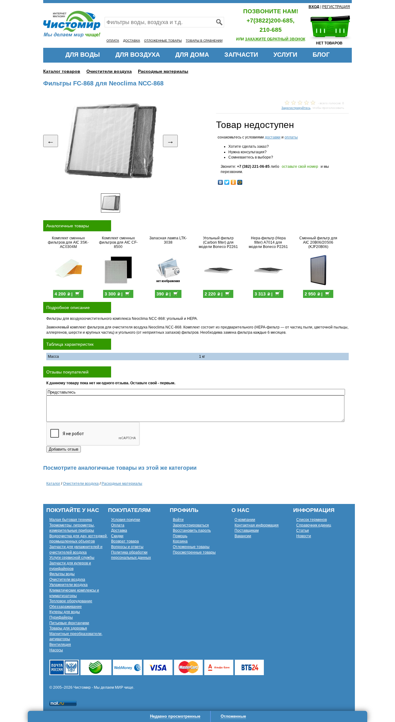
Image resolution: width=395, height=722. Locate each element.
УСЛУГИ (285, 54)
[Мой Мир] (240, 182)
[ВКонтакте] (220, 182)
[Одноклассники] (233, 182)
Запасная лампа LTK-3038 (168, 240)
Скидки (117, 536)
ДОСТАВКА (131, 40)
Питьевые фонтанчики (69, 623)
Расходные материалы (163, 71)
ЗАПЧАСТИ (241, 54)
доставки (273, 137)
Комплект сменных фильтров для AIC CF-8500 (118, 242)
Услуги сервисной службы (71, 557)
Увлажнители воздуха (68, 585)
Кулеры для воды (64, 612)
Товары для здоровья (68, 628)
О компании (245, 520)
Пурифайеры (61, 617)
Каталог (53, 483)
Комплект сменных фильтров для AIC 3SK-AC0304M (68, 242)
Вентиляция (60, 644)
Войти (178, 520)
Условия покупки (125, 520)
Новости (303, 536)
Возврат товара (125, 541)
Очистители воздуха (109, 71)
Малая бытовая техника (70, 520)
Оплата (117, 525)
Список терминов (311, 520)
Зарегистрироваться (191, 525)
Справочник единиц (313, 525)
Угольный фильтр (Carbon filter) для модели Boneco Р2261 (218, 242)
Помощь (180, 536)
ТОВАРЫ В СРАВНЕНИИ (204, 40)
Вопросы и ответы (127, 547)
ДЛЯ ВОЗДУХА (137, 54)
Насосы (56, 650)
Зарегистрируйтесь (295, 107)
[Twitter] (227, 182)
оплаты (291, 137)
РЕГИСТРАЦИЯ (336, 7)
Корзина (180, 541)
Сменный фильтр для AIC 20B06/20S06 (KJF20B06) (318, 242)
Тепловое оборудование (70, 601)
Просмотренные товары (194, 552)
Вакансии (243, 536)
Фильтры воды (62, 574)
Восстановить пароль (192, 530)
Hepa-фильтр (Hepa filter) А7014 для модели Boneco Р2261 (268, 242)
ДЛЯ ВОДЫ (82, 54)
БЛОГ (321, 54)
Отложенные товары (191, 547)
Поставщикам (247, 530)
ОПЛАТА (112, 40)
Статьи (302, 530)
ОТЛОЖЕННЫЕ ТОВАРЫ (163, 40)
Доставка (119, 530)
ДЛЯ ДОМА (192, 54)
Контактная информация (257, 525)
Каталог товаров (61, 71)
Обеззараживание (65, 606)
